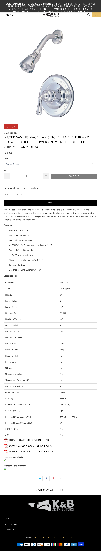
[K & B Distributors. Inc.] (50, 14)
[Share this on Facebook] (46, 479)
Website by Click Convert (54, 538)
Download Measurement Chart (32, 446)
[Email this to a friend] (60, 479)
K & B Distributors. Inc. (38, 538)
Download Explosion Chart (30, 440)
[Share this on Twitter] (40, 479)
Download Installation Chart (32, 452)
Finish (6, 158)
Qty (5, 170)
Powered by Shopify (69, 538)
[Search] (88, 14)
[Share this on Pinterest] (53, 479)
